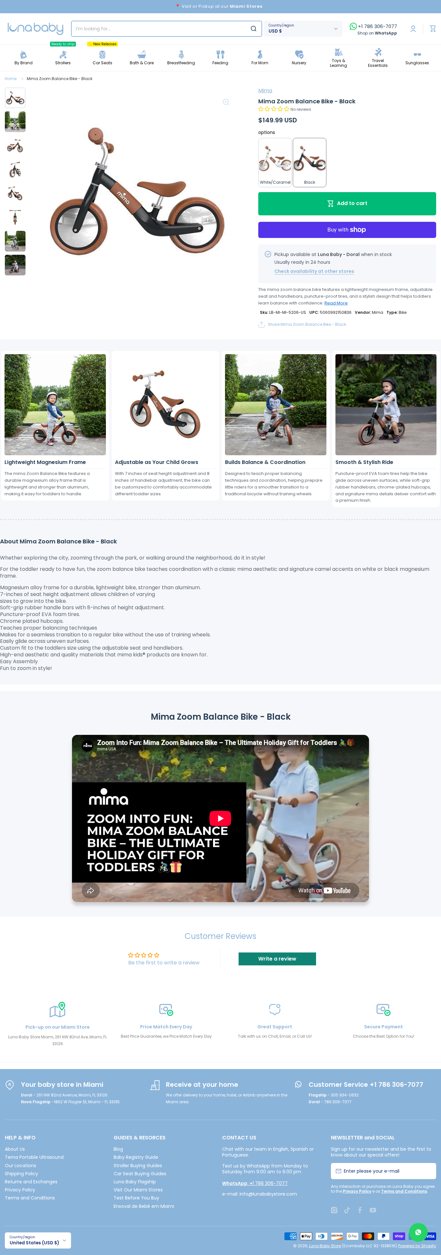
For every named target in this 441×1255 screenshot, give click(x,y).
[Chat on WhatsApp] (418, 1232)
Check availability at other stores (314, 271)
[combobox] (166, 29)
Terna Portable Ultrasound (34, 1157)
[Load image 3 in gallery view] (15, 145)
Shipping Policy (21, 1173)
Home (10, 78)
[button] (274, 109)
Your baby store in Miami (62, 1084)
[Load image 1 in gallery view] (15, 97)
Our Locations (20, 1165)
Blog (118, 1149)
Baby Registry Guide (136, 1157)
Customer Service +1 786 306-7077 (366, 1084)
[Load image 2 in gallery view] (15, 121)
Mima (265, 90)
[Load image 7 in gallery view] (15, 241)
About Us (15, 1149)
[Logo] (35, 29)
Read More (336, 303)
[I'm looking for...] (253, 29)
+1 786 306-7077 (377, 26)
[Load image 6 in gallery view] (15, 217)
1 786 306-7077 (255, 1183)
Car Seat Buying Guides (140, 1173)
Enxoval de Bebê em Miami (144, 1206)
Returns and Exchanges (31, 1181)
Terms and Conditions (30, 1198)
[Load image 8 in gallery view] (15, 265)
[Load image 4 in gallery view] (15, 169)
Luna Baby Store (325, 1246)
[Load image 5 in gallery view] (15, 193)
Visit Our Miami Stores (138, 1190)
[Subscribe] (427, 1171)
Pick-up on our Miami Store (58, 1027)
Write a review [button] (277, 958)
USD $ (275, 31)
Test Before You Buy (136, 1198)
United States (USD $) (34, 1243)
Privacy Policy (20, 1190)
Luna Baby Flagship (135, 1181)
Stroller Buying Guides (138, 1165)
